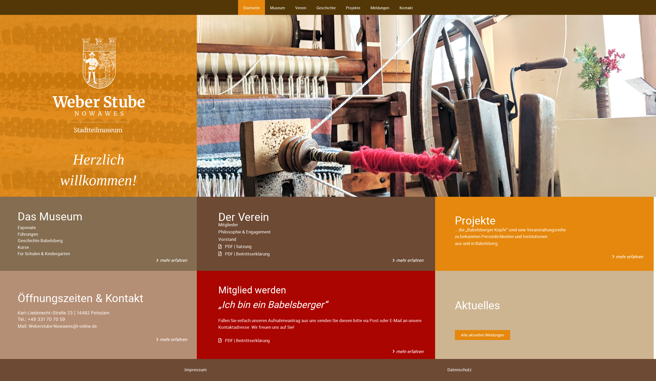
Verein (300, 7)
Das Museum (50, 216)
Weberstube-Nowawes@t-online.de (63, 326)
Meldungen (380, 7)
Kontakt (406, 7)
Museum (277, 7)
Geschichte (326, 7)
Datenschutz (459, 370)
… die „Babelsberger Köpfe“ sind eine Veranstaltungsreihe (510, 230)
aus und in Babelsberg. (477, 243)
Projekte (353, 7)
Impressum (195, 370)
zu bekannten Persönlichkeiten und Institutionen (501, 236)
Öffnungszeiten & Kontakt (80, 298)
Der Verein (243, 216)
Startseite (251, 7)
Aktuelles (477, 305)
